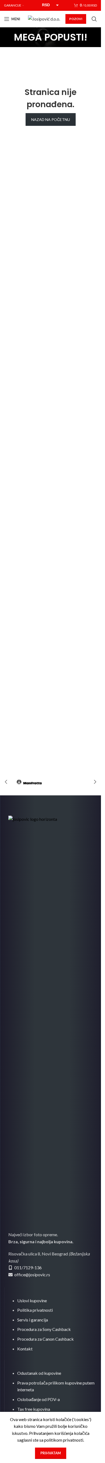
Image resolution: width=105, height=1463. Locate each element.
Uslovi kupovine (32, 1300)
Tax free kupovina (33, 1409)
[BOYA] (72, 781)
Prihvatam (50, 1453)
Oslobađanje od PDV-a (38, 1399)
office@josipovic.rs (31, 1274)
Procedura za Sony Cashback (44, 1329)
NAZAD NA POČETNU (50, 119)
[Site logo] (44, 18)
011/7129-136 (28, 1267)
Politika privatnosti (35, 1310)
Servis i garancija (32, 1319)
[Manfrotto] (29, 781)
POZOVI (75, 19)
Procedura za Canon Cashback (45, 1338)
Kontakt (25, 1348)
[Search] (94, 19)
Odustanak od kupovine (39, 1373)
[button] (6, 781)
